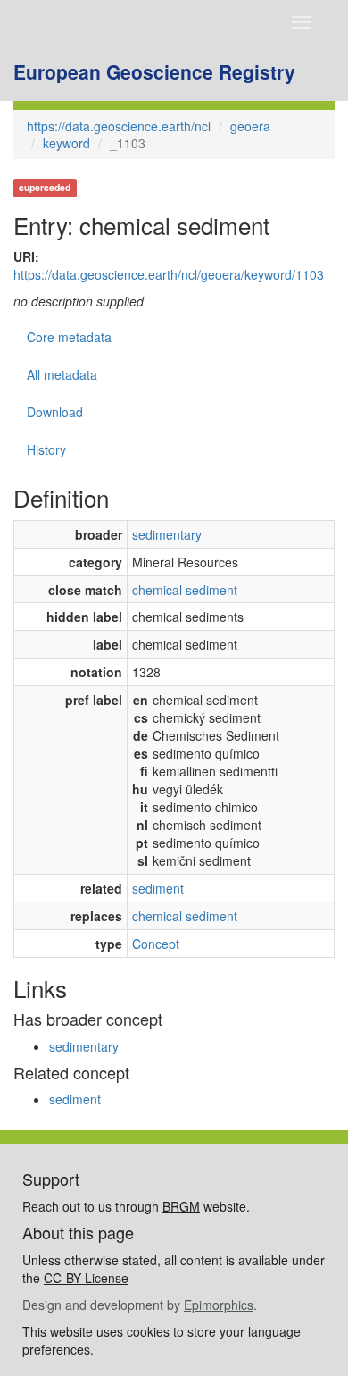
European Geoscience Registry (154, 71)
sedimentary (167, 534)
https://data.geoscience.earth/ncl (119, 126)
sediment (158, 888)
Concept (155, 943)
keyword (66, 143)
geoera (250, 126)
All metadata (62, 374)
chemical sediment (184, 590)
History (46, 449)
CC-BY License (86, 1278)
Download (55, 412)
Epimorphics (218, 1304)
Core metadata (69, 337)
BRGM (181, 1206)
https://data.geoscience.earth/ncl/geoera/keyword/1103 (168, 274)
